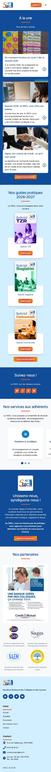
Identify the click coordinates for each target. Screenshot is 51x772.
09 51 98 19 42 (12, 748)
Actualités (6, 716)
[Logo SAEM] (13, 656)
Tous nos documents (25, 359)
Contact (6, 728)
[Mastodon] (28, 390)
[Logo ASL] (37, 656)
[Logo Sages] (37, 632)
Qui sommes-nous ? (10, 724)
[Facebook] (17, 390)
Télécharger (25, 253)
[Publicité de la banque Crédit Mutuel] (25, 594)
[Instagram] (22, 390)
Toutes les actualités (25, 177)
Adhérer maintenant (25, 538)
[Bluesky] (34, 390)
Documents (7, 720)
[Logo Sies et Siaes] (13, 632)
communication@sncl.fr (16, 752)
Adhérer (36, 5)
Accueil (6, 712)
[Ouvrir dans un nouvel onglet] (25, 228)
